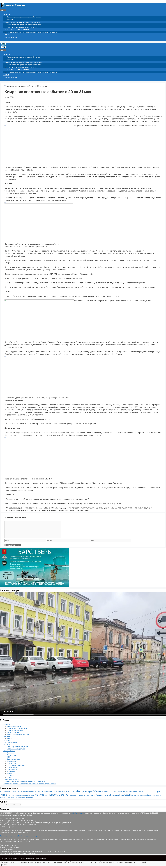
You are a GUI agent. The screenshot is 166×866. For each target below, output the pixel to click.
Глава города (65, 791)
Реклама (6, 736)
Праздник (114, 795)
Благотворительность (28, 791)
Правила (107, 795)
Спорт (9, 777)
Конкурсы (6, 745)
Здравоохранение (13, 759)
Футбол (12, 797)
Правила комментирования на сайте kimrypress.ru (24, 17)
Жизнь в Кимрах (9, 751)
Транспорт (4, 797)
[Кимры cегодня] (13, 7)
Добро (120, 791)
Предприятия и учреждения (17, 765)
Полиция (99, 795)
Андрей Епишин (17, 791)
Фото (12, 775)
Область (63, 795)
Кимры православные (21, 795)
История (6, 740)
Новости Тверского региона (17, 728)
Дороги (125, 791)
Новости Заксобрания (15, 730)
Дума (130, 791)
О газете (6, 14)
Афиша (6, 35)
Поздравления (12, 763)
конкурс (22, 797)
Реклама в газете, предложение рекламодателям (23, 22)
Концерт (31, 795)
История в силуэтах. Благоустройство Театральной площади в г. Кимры (32, 32)
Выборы (45, 791)
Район (145, 795)
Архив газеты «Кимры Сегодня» (16, 30)
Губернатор (99, 791)
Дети (115, 791)
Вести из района (13, 732)
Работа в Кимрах (10, 37)
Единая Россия (136, 791)
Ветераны (38, 791)
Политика (10, 753)
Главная (74, 791)
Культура (10, 773)
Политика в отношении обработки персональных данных (24, 782)
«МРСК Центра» (5, 791)
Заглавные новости (14, 726)
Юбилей (17, 797)
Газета (59, 791)
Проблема (124, 795)
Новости (6, 724)
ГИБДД (51, 791)
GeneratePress (41, 858)
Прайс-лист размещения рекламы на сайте (22, 27)
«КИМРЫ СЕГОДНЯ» (78, 813)
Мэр (46, 795)
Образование (12, 761)
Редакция (10, 19)
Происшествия (12, 767)
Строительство (12, 769)
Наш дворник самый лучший (17, 747)
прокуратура (29, 797)
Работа (9, 738)
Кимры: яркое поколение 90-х (18, 734)
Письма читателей (10, 743)
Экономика (11, 771)
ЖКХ (8, 757)
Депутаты (108, 791)
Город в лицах (12, 755)
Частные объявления (11, 779)
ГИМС (55, 791)
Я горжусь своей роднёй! (16, 749)
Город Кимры (84, 791)
